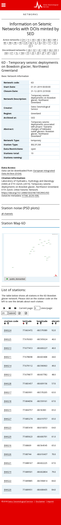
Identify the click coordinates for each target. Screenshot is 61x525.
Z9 (38, 52)
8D (49, 39)
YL (17, 52)
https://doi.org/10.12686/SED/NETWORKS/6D (25, 192)
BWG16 (7, 445)
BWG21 (7, 463)
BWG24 (7, 330)
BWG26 (7, 454)
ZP (48, 52)
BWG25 (7, 339)
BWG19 (7, 471)
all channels (7, 213)
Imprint (50, 501)
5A (44, 39)
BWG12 (7, 374)
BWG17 (7, 392)
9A (10, 42)
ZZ (30, 45)
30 (33, 39)
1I (28, 39)
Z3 (33, 52)
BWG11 (7, 356)
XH (55, 50)
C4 (26, 42)
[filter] (7, 323)
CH (23, 39)
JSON (31, 195)
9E (15, 42)
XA (50, 50)
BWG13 (7, 348)
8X (5, 42)
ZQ (53, 52)
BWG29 (7, 436)
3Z (34, 50)
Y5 (27, 52)
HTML (25, 195)
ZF (43, 52)
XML (37, 195)
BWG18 (7, 401)
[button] (3, 5)
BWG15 (7, 410)
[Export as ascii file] (26, 313)
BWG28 (7, 383)
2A (29, 50)
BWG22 (7, 480)
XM (6, 52)
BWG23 (7, 427)
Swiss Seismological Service (20, 501)
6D (44, 50)
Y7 (49, 42)
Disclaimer (40, 501)
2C (39, 50)
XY (44, 42)
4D (38, 39)
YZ (55, 42)
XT (11, 52)
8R (54, 39)
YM (22, 52)
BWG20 (7, 489)
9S (20, 42)
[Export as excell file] (19, 313)
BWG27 (7, 418)
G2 (30, 42)
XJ (40, 42)
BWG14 (7, 365)
